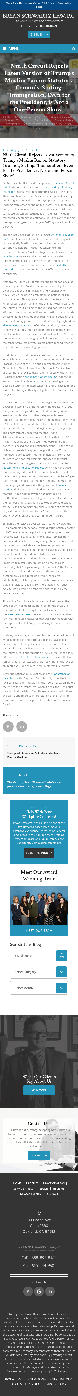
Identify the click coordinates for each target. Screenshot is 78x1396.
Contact (51, 1194)
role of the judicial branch (34, 657)
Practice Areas (54, 1183)
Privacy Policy (55, 1384)
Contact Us (39, 1155)
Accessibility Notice (27, 1384)
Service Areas (23, 1188)
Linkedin (21, 726)
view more (39, 1090)
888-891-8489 (48, 26)
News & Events (30, 1194)
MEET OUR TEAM (38, 930)
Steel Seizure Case (18, 614)
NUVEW (9, 1379)
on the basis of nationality (40, 377)
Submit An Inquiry (39, 853)
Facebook (28, 1291)
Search (61, 955)
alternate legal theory (16, 325)
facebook (8, 726)
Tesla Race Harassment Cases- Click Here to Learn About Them (39, 5)
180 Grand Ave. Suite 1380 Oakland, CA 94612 (39, 1226)
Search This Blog (25, 944)
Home (17, 1183)
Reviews (58, 1188)
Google (39, 1291)
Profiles (32, 1183)
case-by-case (10, 256)
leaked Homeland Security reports (23, 467)
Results (43, 1188)
